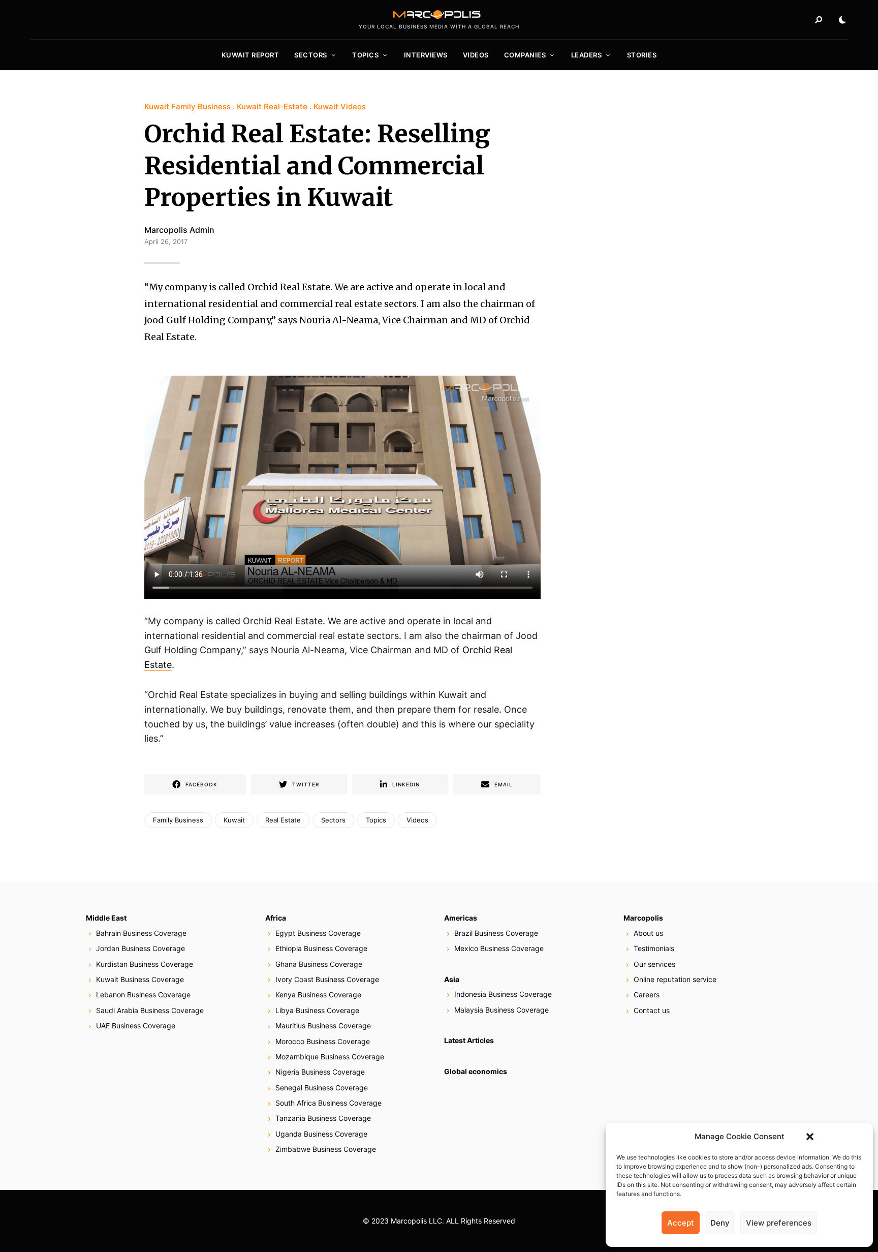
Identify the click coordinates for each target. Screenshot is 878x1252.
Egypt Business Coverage (318, 933)
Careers (647, 994)
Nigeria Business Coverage (320, 1071)
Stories (642, 55)
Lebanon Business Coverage (143, 994)
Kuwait (234, 820)
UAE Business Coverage (135, 1025)
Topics (365, 55)
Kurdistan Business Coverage (144, 964)
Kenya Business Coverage (318, 994)
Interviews (426, 55)
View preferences (778, 1223)
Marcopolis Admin (179, 230)
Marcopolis (643, 917)
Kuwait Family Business (187, 106)
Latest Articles (469, 1040)
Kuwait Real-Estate (272, 106)
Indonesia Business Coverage (503, 994)
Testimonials (654, 948)
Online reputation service (675, 979)
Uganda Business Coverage (321, 1133)
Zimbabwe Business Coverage (325, 1149)
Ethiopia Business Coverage (321, 948)
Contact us (652, 1010)
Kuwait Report (250, 55)
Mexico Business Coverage (499, 948)
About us (648, 933)
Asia (451, 979)
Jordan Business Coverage (140, 948)
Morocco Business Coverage (322, 1041)
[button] (810, 1137)
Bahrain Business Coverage (141, 933)
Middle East (106, 917)
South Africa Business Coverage (328, 1102)
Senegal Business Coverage (321, 1087)
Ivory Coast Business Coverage (327, 979)
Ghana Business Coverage (318, 964)
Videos (476, 55)
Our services (654, 964)
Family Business (178, 820)
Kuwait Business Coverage (140, 979)
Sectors (310, 55)
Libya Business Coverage (317, 1010)
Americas (460, 917)
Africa (275, 917)
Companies (525, 55)
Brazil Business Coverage (496, 933)
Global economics (475, 1071)
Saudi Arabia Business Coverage (150, 1010)
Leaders (586, 55)
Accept (680, 1223)
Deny (720, 1223)
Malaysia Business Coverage (501, 1009)
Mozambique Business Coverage (329, 1056)
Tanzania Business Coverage (323, 1118)
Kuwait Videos (339, 106)
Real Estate (283, 820)
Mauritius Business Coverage (323, 1025)
